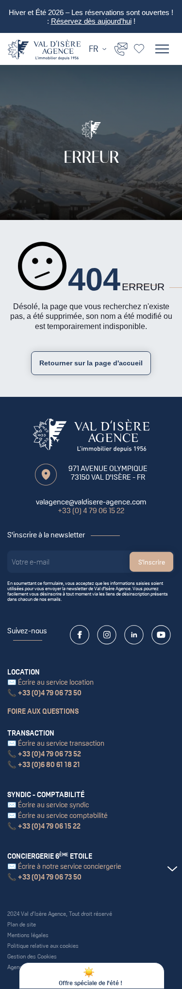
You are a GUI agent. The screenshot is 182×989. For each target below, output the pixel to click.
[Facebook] (79, 634)
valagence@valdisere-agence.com (91, 501)
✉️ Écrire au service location (50, 682)
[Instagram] (106, 634)
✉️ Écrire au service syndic (48, 805)
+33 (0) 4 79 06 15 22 (91, 510)
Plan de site (21, 924)
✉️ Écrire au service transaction (55, 743)
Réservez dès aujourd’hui (91, 21)
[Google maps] (46, 475)
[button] (172, 869)
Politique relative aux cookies (43, 945)
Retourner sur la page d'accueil (91, 363)
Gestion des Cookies (32, 956)
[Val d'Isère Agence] (44, 50)
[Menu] (162, 49)
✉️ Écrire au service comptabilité (57, 815)
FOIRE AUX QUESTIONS (43, 711)
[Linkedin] (134, 634)
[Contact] (121, 48)
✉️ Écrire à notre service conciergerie (64, 866)
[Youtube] (161, 634)
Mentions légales (28, 935)
